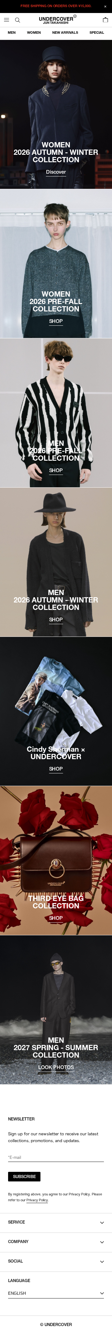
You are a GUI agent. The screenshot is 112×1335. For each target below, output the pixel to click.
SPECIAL (97, 33)
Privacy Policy (37, 1200)
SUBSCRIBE (24, 1177)
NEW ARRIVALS (65, 33)
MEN (12, 33)
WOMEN (34, 33)
